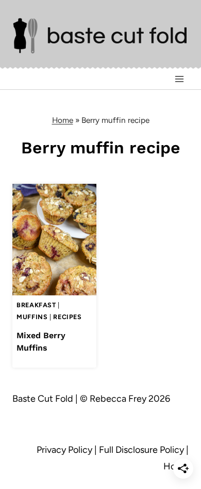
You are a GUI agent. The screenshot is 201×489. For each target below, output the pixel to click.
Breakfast (36, 305)
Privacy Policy (64, 449)
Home (62, 120)
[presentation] (54, 240)
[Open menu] (179, 79)
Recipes (67, 317)
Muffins (31, 317)
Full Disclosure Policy (141, 449)
